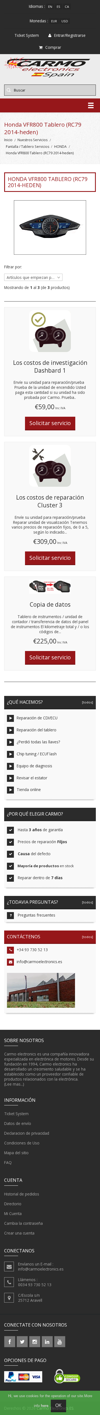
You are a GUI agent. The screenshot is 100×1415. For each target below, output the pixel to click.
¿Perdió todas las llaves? (38, 741)
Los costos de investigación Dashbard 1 (50, 366)
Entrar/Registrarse (70, 35)
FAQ (8, 1162)
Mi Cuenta (13, 1213)
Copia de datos (50, 604)
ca (67, 6)
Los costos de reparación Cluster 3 (50, 501)
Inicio (8, 140)
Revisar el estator (32, 777)
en (50, 6)
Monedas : (39, 20)
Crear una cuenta (19, 1233)
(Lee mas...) (14, 1084)
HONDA (60, 146)
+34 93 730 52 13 (32, 949)
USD (64, 21)
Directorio (12, 1203)
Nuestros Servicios (33, 140)
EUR (54, 21)
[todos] (86, 702)
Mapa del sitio (16, 1152)
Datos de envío (17, 1123)
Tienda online (29, 789)
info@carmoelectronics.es (39, 961)
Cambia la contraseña (23, 1223)
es (58, 6)
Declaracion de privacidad (26, 1133)
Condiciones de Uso (21, 1143)
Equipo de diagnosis (34, 765)
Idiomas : (37, 6)
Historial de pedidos (21, 1194)
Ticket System (16, 1113)
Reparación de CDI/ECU (37, 717)
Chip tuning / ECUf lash (37, 753)
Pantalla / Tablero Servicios (27, 146)
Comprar (53, 47)
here (44, 1406)
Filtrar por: (13, 266)
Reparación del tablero (36, 729)
